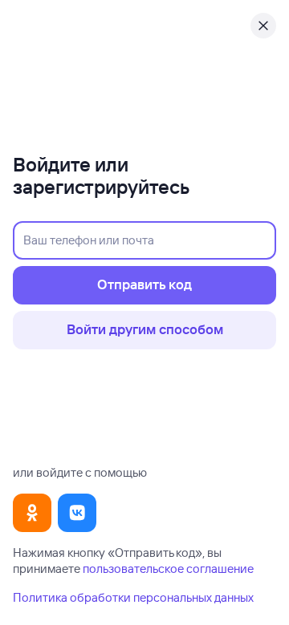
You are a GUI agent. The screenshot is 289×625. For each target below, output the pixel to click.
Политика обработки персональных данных (133, 597)
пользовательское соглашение (168, 568)
